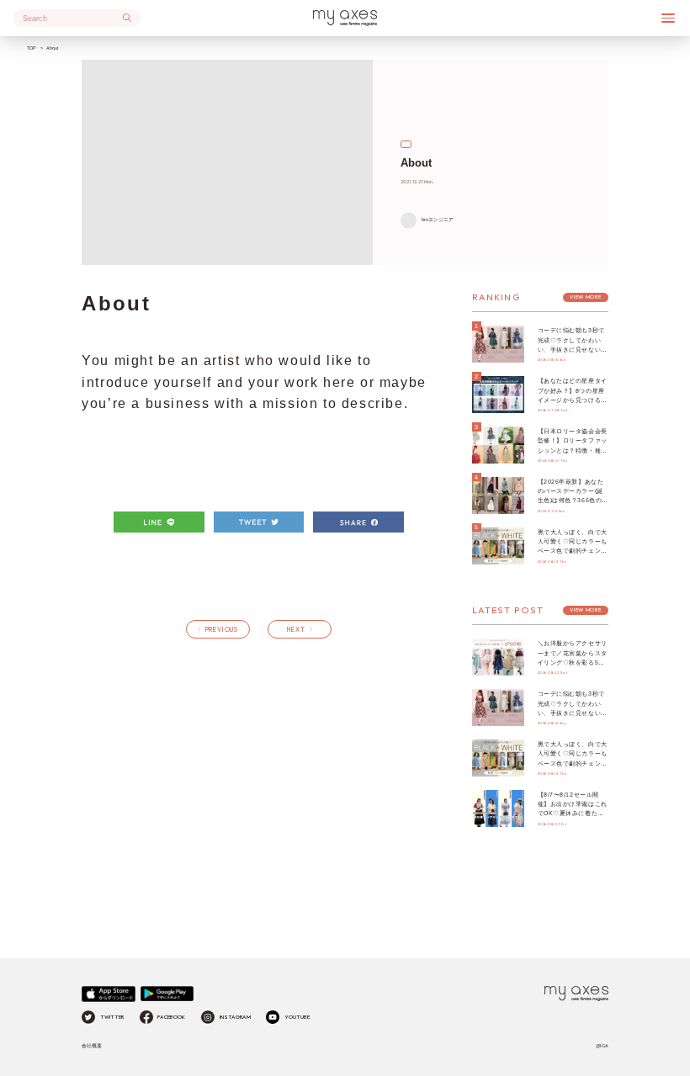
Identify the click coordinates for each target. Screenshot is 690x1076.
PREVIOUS (221, 629)
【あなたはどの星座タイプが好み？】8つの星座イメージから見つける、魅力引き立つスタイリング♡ (573, 399)
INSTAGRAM (235, 1017)
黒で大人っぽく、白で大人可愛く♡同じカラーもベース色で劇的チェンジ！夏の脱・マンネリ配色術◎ (573, 551)
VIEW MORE (585, 297)
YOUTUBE (297, 1017)
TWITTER (112, 1017)
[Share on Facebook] (358, 522)
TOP (31, 47)
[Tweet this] (259, 522)
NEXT (296, 629)
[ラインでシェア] (159, 522)
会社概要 (92, 1045)
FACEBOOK (171, 1017)
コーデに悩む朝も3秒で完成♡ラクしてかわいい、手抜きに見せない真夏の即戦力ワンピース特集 (573, 349)
